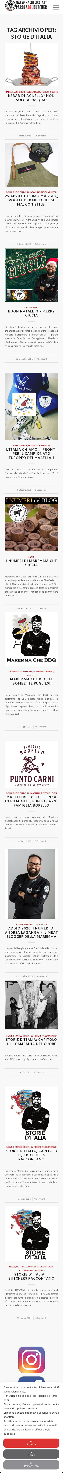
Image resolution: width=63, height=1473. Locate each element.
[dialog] (31, 1427)
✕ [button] (58, 1387)
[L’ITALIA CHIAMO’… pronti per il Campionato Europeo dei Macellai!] (31, 406)
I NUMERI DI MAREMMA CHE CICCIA (31, 563)
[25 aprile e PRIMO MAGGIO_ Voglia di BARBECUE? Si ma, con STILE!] (31, 165)
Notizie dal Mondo (39, 445)
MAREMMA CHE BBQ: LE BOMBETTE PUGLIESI (31, 681)
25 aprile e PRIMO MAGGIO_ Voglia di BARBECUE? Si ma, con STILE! (31, 200)
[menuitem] (53, 7)
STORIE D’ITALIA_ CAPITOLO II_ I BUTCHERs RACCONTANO (31, 1155)
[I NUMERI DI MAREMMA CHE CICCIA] (31, 524)
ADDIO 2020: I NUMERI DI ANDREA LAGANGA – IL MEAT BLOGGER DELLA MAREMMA (31, 932)
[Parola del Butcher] (26, 7)
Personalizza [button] (31, 1465)
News (33, 192)
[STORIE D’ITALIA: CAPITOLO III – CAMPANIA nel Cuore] (31, 1005)
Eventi (28, 307)
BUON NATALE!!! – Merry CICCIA (31, 313)
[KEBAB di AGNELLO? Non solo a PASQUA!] (31, 64)
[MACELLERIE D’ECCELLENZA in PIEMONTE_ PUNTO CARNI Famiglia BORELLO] (31, 764)
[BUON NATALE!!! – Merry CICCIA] (31, 275)
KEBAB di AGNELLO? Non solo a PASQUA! (31, 98)
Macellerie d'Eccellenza (43, 793)
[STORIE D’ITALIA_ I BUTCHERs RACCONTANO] (31, 1233)
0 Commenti (40, 135)
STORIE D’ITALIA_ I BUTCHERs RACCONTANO (31, 1276)
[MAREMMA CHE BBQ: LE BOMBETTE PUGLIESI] (31, 639)
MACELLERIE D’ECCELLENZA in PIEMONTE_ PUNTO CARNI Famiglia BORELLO (31, 801)
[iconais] (31, 1360)
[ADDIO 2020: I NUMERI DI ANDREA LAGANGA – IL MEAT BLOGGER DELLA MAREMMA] (31, 884)
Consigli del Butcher (18, 192)
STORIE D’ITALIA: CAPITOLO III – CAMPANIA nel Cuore (31, 1042)
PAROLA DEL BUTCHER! (37, 92)
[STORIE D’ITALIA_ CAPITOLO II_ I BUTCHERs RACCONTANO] (31, 1114)
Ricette (54, 92)
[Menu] (53, 7)
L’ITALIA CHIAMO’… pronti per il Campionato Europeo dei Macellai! (31, 454)
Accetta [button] (31, 1444)
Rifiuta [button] (31, 1454)
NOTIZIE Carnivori (47, 192)
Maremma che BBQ (15, 92)
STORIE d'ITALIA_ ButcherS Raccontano (35, 1035)
